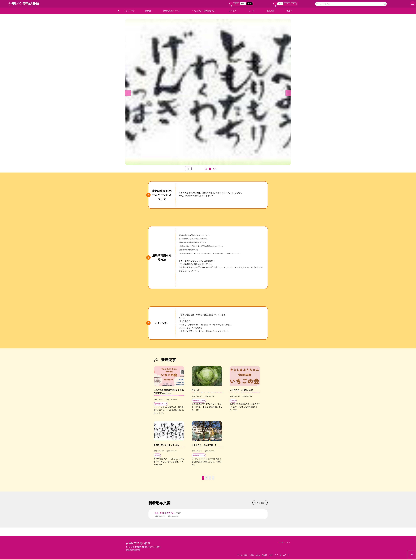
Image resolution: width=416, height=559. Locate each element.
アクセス (232, 11)
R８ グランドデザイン (165, 513)
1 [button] (206, 169)
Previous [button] (128, 93)
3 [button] (214, 169)
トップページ (129, 11)
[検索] (385, 3)
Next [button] (288, 93)
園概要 (148, 11)
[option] (266, 92)
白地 (242, 4)
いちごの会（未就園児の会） (204, 11)
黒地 (249, 4)
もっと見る (261, 503)
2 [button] (210, 169)
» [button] (213, 478)
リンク (251, 11)
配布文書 (270, 11)
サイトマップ (285, 542)
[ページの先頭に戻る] (412, 555)
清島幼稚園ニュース (171, 11)
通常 (236, 4)
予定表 (289, 11)
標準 (280, 4)
